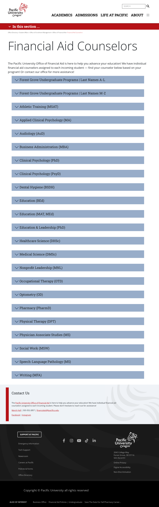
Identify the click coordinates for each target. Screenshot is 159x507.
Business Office (39, 502)
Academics (61, 15)
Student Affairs (24, 32)
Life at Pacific (114, 15)
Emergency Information (28, 443)
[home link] (126, 439)
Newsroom (23, 456)
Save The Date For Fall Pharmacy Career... (103, 502)
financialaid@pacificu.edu (48, 410)
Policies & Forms (25, 469)
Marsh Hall (16, 410)
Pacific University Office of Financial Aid (32, 403)
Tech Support (24, 450)
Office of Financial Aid (59, 32)
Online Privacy (120, 462)
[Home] (18, 9)
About (137, 15)
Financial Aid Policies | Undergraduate (65, 502)
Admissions (86, 15)
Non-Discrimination (122, 472)
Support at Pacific (29, 434)
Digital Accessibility (122, 467)
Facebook (16, 415)
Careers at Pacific (26, 462)
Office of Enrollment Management (40, 32)
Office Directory (13, 32)
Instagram (26, 415)
